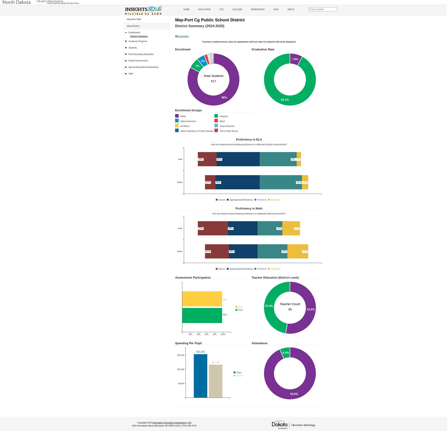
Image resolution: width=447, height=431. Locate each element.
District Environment (138, 60)
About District (133, 26)
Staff (131, 73)
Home (186, 9)
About (291, 9)
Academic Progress (138, 41)
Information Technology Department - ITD (171, 423)
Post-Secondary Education (141, 54)
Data (276, 9)
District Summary (139, 36)
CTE (221, 9)
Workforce (258, 9)
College (237, 9)
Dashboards (134, 32)
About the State (134, 19)
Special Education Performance (144, 67)
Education (204, 9)
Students (133, 48)
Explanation (183, 36)
